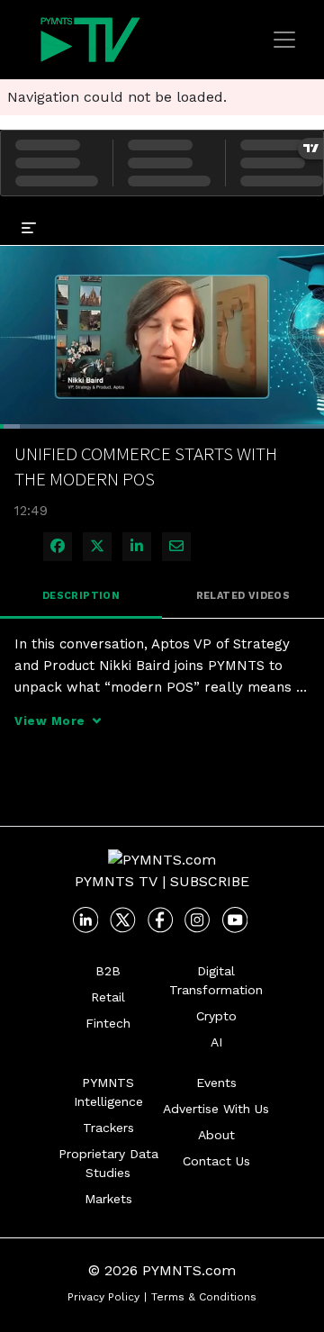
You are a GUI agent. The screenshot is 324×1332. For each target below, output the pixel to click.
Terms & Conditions (203, 1297)
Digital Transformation (216, 980)
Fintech (108, 1023)
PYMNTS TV (116, 881)
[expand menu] (28, 227)
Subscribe (209, 881)
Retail (108, 997)
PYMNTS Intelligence (108, 1092)
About (216, 1135)
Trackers (108, 1127)
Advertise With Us (216, 1108)
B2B (108, 971)
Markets (108, 1199)
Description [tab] (81, 596)
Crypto (216, 1016)
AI (216, 1042)
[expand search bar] (302, 214)
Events (216, 1082)
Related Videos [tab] (243, 596)
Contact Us (216, 1161)
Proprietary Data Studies (108, 1163)
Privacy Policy (104, 1297)
